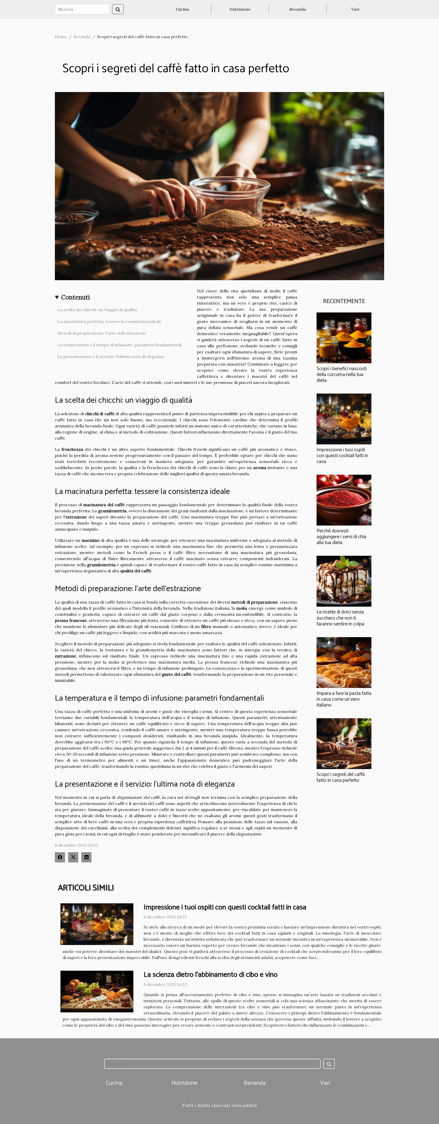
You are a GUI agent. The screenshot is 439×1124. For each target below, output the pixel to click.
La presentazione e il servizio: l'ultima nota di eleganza (110, 356)
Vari (355, 9)
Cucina (182, 9)
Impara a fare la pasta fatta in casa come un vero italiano (344, 699)
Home (61, 36)
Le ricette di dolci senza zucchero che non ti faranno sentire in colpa (340, 618)
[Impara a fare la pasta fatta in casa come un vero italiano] (344, 662)
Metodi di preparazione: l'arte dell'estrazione (101, 333)
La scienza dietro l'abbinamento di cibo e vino (210, 975)
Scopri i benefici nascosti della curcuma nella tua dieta (342, 374)
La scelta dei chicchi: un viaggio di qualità (97, 309)
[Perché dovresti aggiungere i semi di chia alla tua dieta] (344, 499)
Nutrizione (239, 9)
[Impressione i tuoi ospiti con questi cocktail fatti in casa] (344, 418)
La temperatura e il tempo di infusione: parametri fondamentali (119, 344)
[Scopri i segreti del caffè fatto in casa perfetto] (344, 743)
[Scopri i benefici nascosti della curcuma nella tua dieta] (344, 337)
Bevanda (297, 9)
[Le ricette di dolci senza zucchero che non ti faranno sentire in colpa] (344, 580)
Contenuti (75, 297)
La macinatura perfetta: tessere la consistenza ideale (109, 321)
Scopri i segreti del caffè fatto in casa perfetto (341, 777)
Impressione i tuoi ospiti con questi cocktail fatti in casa (342, 456)
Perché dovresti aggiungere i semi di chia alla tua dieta (341, 537)
